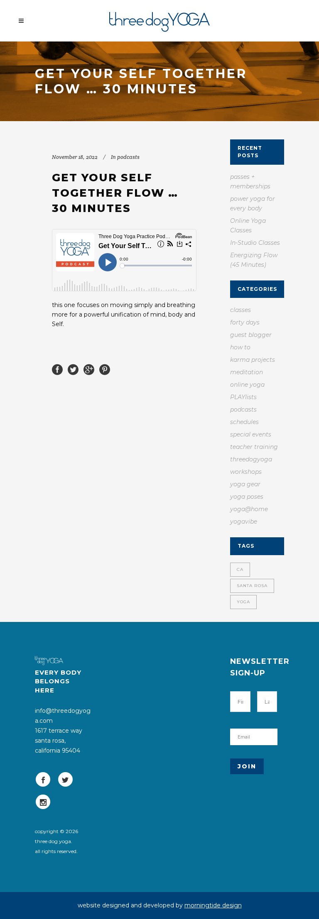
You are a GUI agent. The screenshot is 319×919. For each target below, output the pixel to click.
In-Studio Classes (255, 242)
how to (240, 347)
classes (240, 310)
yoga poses (246, 496)
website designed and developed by (160, 905)
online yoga (247, 384)
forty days (245, 322)
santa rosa (252, 585)
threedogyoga (251, 459)
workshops (246, 471)
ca (240, 569)
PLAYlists (243, 397)
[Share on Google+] (88, 369)
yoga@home (249, 509)
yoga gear (245, 484)
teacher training (254, 447)
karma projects (252, 359)
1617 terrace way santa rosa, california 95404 (58, 740)
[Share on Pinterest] (104, 369)
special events (250, 434)
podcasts (128, 157)
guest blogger (251, 335)
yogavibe (243, 521)
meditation (246, 372)
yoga (243, 602)
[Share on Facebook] (57, 369)
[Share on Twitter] (73, 369)
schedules (244, 422)
